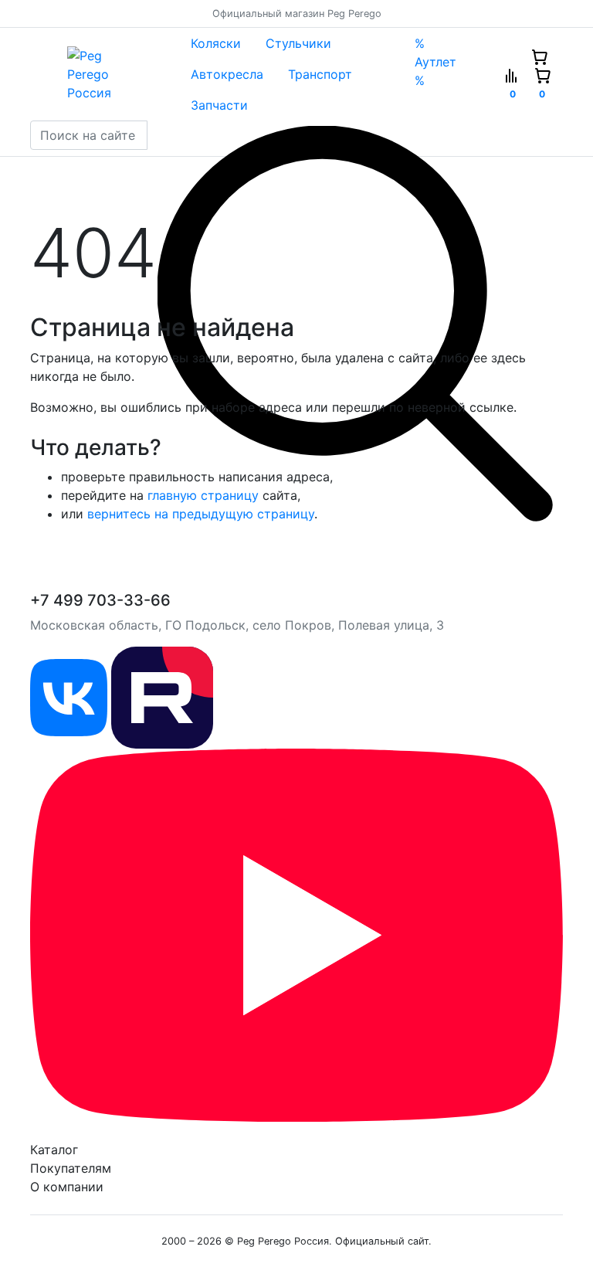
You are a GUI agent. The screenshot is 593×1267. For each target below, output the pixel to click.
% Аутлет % (435, 62)
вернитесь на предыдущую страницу (200, 513)
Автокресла (227, 74)
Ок (258, 1228)
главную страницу (203, 495)
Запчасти (219, 105)
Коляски (216, 43)
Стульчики (298, 43)
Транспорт (320, 74)
